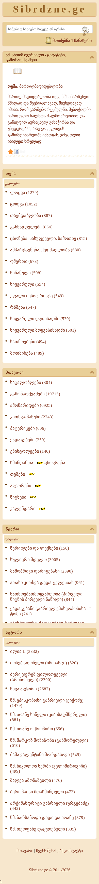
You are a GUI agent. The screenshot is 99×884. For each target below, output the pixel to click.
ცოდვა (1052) (23, 204)
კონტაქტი (73, 851)
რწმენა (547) (23, 307)
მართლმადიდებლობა (41, 86)
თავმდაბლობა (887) (31, 215)
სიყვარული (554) (27, 284)
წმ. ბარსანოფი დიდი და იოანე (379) (47, 817)
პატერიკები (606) (28, 428)
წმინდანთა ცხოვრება (37, 462)
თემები (19, 474)
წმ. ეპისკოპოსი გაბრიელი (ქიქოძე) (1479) (47, 703)
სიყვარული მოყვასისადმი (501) (43, 330)
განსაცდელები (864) (31, 227)
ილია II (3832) (24, 651)
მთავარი (15, 372)
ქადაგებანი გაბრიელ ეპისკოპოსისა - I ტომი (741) (50, 611)
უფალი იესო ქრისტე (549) (37, 295)
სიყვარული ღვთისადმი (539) (40, 318)
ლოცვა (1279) (24, 192)
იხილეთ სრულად (24, 141)
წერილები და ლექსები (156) (39, 548)
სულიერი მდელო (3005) (35, 559)
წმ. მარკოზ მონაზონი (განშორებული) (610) (49, 743)
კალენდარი (24, 508)
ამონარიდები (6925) (31, 405)
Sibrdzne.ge (49, 9)
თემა (11, 174)
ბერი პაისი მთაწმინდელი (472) (42, 791)
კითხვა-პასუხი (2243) (32, 416)
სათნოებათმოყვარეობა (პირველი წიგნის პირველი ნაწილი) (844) (46, 597)
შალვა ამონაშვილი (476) (36, 780)
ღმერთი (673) (24, 261)
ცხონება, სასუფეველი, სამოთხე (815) (48, 238)
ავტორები (22, 485)
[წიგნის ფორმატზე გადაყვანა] (17, 71)
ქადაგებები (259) (27, 439)
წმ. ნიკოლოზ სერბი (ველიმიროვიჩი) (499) (48, 769)
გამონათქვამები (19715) (35, 394)
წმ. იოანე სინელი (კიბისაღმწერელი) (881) (48, 717)
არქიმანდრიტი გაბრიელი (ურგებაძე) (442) (49, 806)
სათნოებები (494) (28, 341)
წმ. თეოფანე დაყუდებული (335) (43, 829)
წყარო (12, 529)
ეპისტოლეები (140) (30, 451)
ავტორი (14, 632)
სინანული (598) (26, 272)
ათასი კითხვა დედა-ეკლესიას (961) (47, 582)
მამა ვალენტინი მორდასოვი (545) (45, 754)
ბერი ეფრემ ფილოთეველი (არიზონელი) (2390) (39, 677)
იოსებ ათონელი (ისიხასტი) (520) (44, 662)
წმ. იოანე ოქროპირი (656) (37, 728)
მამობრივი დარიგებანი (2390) (41, 571)
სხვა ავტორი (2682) (30, 688)
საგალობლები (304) (31, 382)
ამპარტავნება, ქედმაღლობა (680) (45, 250)
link (23, 152)
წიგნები (19, 497)
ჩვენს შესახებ (48, 851)
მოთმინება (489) (27, 353)
